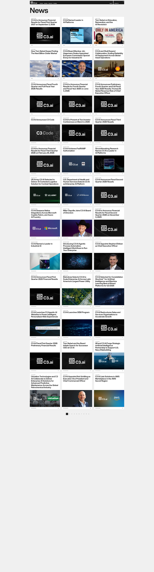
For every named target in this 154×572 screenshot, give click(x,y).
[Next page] (89, 414)
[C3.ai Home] (34, 2)
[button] (111, 2)
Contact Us (116, 3)
